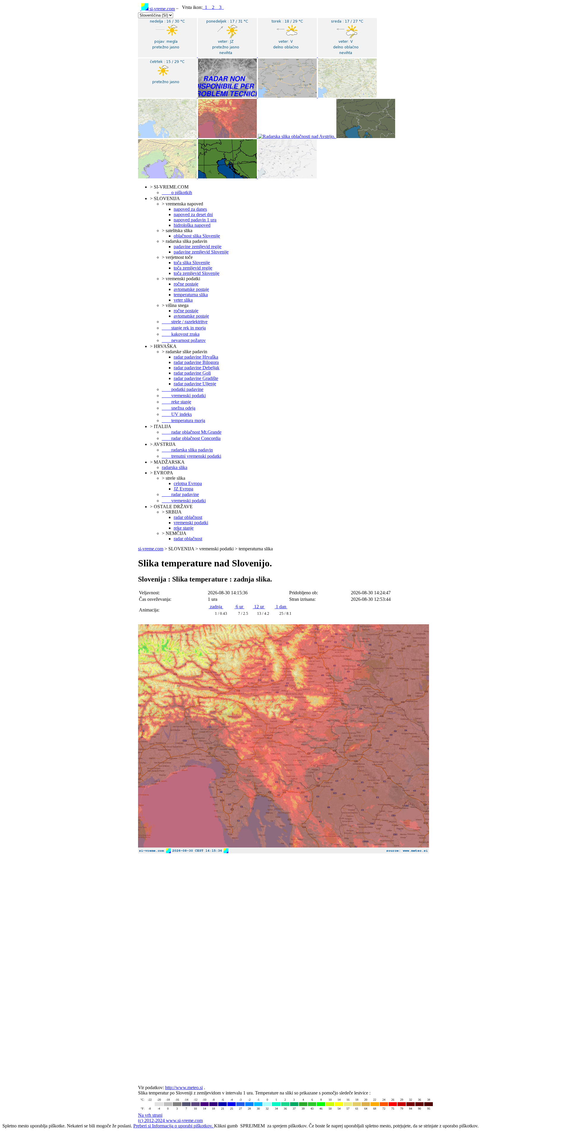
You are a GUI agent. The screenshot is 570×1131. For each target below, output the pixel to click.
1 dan (281, 606)
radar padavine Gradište (196, 378)
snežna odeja (178, 408)
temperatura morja (183, 420)
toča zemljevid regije (193, 267)
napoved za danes (190, 209)
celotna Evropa (188, 483)
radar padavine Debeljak (196, 367)
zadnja (216, 606)
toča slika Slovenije (192, 262)
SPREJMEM (252, 1125)
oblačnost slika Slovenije (197, 235)
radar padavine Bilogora (196, 362)
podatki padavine (182, 389)
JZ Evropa (183, 488)
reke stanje (176, 401)
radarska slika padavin (187, 449)
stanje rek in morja (184, 327)
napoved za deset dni (193, 214)
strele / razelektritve (185, 321)
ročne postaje (186, 283)
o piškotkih (177, 192)
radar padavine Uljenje (195, 383)
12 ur (259, 606)
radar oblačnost (188, 517)
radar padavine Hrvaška (196, 356)
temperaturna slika (191, 294)
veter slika (183, 299)
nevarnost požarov (184, 340)
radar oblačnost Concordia (191, 438)
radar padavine (180, 494)
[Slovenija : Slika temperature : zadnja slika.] (285, 854)
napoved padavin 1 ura (195, 219)
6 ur (239, 606)
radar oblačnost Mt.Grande (191, 432)
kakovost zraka (181, 334)
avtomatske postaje (191, 289)
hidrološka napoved (192, 225)
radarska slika (174, 467)
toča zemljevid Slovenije (196, 273)
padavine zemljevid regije (197, 246)
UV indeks (177, 414)
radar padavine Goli (192, 373)
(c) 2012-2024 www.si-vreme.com (170, 1120)
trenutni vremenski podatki (191, 456)
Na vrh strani (150, 1115)
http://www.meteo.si (184, 1087)
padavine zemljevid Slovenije (201, 251)
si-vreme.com (161, 8)
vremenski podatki (184, 395)
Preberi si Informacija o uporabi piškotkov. (173, 1125)
